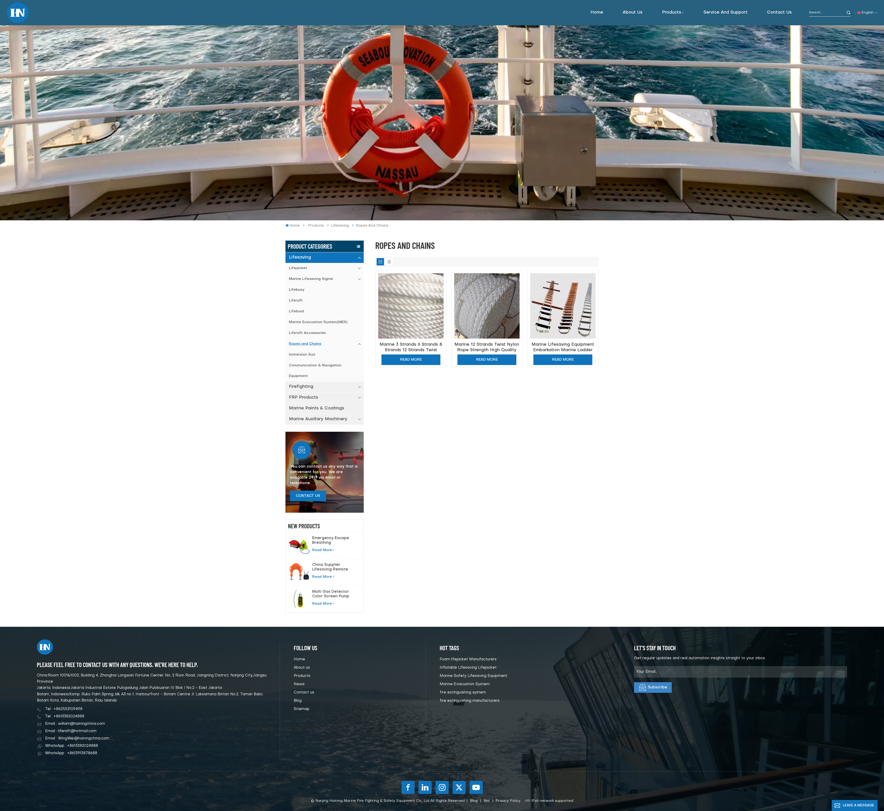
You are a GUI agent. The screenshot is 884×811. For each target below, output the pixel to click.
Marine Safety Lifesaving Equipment (473, 676)
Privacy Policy (508, 800)
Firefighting (301, 387)
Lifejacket (298, 268)
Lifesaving (300, 257)
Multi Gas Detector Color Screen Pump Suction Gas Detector (333, 594)
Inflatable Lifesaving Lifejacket (468, 668)
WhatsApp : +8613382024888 (71, 746)
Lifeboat (296, 311)
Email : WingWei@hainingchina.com (77, 738)
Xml (487, 800)
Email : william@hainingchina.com (75, 724)
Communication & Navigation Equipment (315, 371)
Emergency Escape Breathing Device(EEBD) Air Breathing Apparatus (332, 540)
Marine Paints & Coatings (316, 408)
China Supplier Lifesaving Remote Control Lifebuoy (330, 567)
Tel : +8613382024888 (64, 716)
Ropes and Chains (305, 343)
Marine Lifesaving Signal (311, 279)
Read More (322, 550)
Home (596, 12)
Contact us (779, 12)
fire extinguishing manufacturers (470, 701)
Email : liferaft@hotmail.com (70, 731)
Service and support (725, 12)
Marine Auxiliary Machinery (318, 419)
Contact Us (308, 496)
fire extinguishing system (463, 692)
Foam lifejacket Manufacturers (468, 659)
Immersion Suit (302, 354)
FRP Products (303, 398)
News (299, 684)
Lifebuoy (297, 289)
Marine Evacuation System (465, 684)
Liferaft (296, 300)
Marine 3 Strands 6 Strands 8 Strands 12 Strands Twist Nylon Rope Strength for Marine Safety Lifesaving (411, 347)
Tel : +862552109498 (63, 709)
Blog (298, 701)
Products (671, 12)
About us (633, 12)
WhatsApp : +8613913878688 (71, 753)
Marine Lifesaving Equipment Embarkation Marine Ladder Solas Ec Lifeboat (563, 347)
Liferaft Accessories (307, 333)
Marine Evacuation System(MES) (318, 322)
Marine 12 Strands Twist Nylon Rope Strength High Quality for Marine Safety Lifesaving (486, 347)
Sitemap (301, 709)
